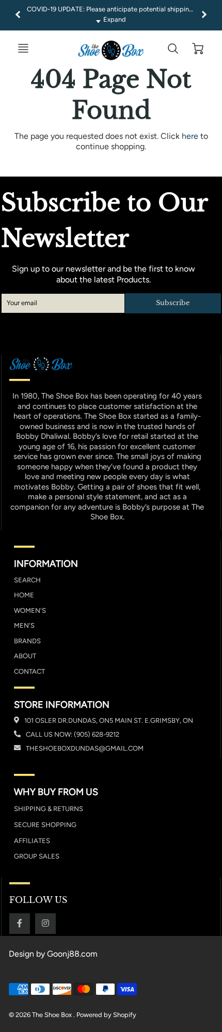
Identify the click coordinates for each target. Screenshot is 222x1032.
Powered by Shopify (106, 1015)
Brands (27, 641)
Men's (24, 625)
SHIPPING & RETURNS (48, 809)
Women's (30, 610)
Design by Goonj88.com (53, 954)
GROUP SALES (36, 856)
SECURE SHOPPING (45, 825)
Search (27, 580)
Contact (29, 671)
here (190, 136)
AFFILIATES (32, 841)
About (25, 656)
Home (24, 595)
